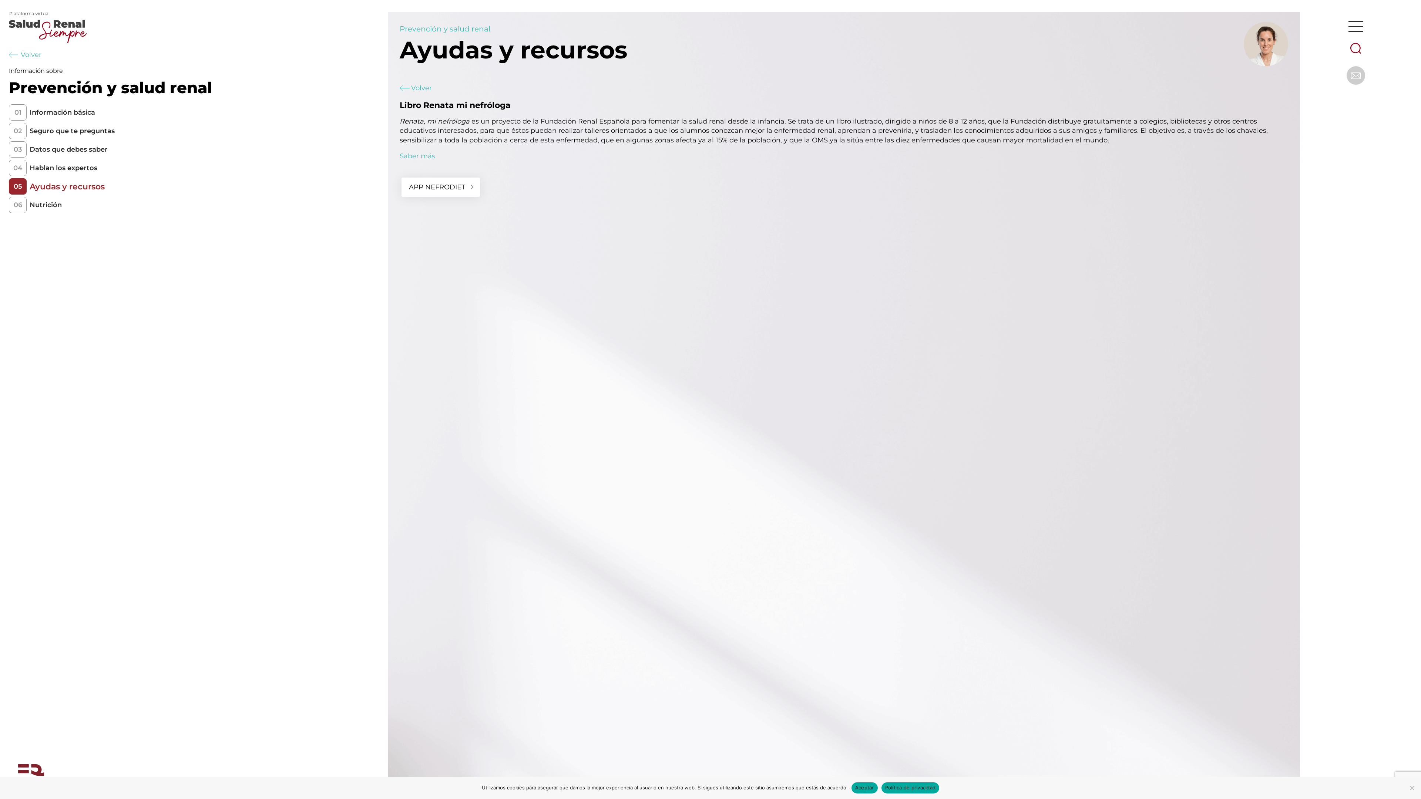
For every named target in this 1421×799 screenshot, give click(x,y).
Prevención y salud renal (445, 28)
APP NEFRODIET (437, 187)
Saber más (417, 156)
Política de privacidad (910, 787)
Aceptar (864, 787)
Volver (31, 55)
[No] (1411, 788)
